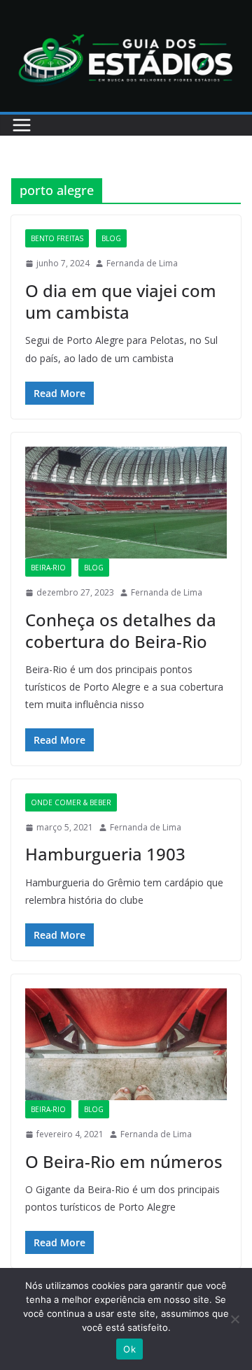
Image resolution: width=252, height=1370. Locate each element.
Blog (111, 238)
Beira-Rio (48, 567)
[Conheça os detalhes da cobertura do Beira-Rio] (126, 502)
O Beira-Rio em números (124, 1161)
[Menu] (21, 125)
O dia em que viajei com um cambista (120, 301)
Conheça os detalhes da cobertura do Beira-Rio (120, 630)
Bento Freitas (57, 238)
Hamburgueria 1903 (105, 853)
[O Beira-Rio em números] (126, 1044)
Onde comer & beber (71, 802)
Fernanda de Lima (142, 263)
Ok (129, 1349)
